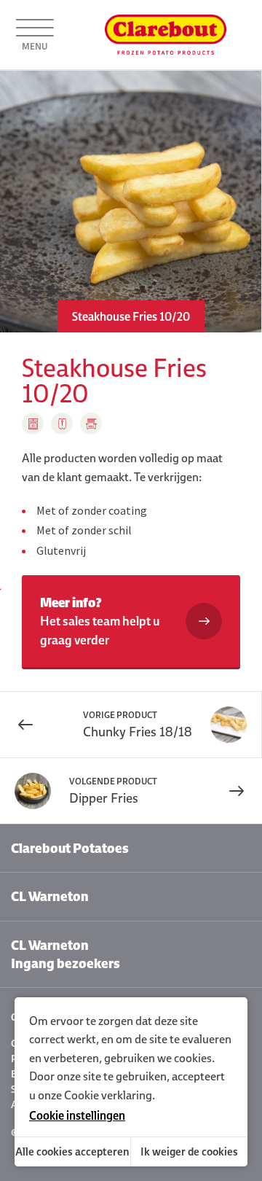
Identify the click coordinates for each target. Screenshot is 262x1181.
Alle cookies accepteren (72, 1151)
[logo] (165, 35)
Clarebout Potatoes (70, 848)
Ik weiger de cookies (189, 1151)
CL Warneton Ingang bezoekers (65, 954)
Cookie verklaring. (109, 1095)
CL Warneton (50, 896)
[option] (130, 201)
